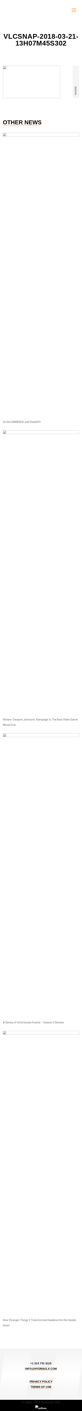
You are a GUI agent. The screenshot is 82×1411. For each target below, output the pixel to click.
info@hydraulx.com (41, 1368)
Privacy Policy (41, 1381)
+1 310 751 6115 (41, 1363)
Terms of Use (41, 1386)
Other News (22, 122)
